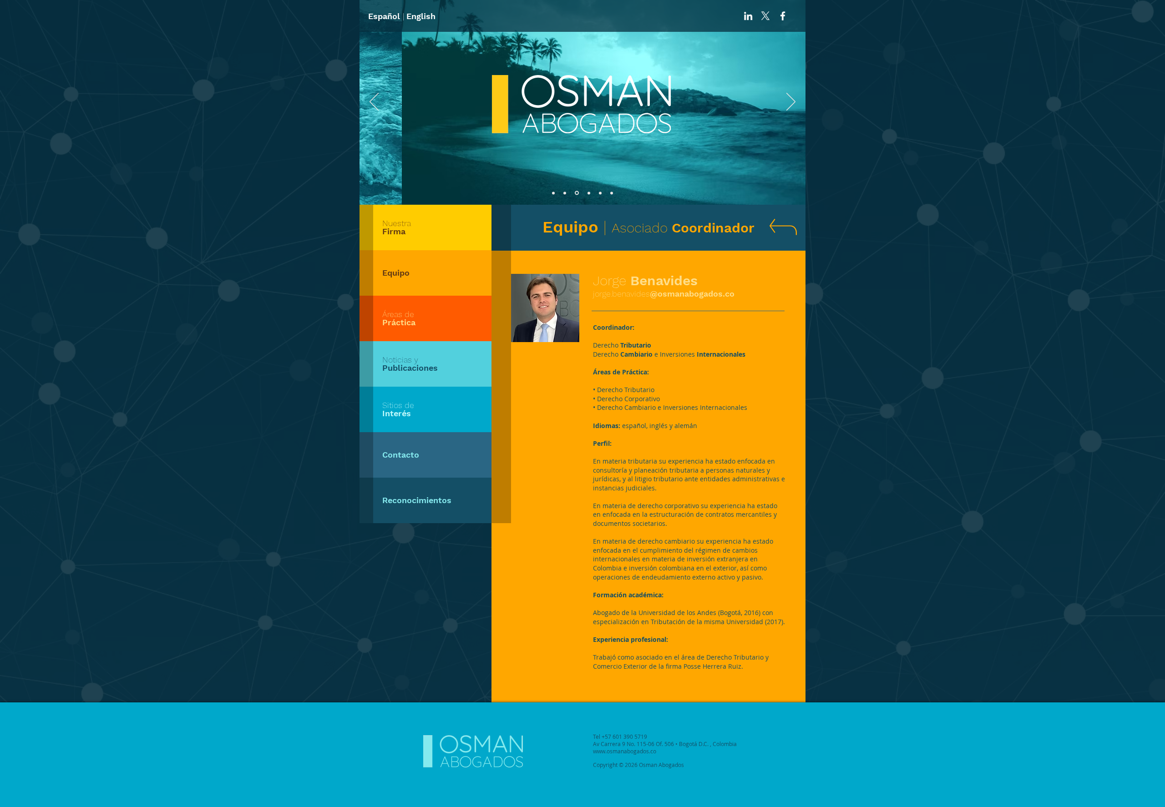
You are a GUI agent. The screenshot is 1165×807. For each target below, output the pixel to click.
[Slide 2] (564, 193)
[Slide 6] (611, 193)
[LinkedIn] (748, 16)
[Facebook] (783, 16)
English (421, 16)
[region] (425, 227)
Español (384, 16)
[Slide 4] (589, 193)
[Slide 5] (600, 193)
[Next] (790, 102)
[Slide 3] (577, 193)
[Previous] (374, 102)
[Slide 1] (553, 193)
